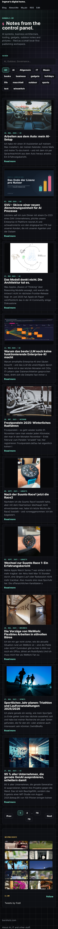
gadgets (35, 76)
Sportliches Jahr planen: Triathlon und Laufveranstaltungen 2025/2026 (28, 705)
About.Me (13, 7)
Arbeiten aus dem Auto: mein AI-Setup (27, 138)
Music (46, 70)
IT (37, 70)
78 (37, 813)
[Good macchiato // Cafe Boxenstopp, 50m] (16, 855)
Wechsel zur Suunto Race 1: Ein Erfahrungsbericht (26, 564)
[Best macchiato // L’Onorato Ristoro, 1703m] (41, 885)
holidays (49, 76)
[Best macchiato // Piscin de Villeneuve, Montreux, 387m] (16, 865)
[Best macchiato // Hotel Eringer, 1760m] (41, 865)
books (7, 76)
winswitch (19, 88)
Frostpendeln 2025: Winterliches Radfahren (27, 424)
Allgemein (25, 70)
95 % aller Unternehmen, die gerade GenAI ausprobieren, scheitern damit (24, 777)
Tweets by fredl (13, 903)
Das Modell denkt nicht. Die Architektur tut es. (23, 281)
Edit (38, 7)
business (21, 76)
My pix (24, 7)
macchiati (18, 82)
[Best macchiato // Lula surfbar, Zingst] (41, 845)
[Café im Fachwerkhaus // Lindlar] (16, 845)
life (6, 82)
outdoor (33, 82)
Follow (49, 896)
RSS (32, 7)
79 (29, 819)
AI (13, 70)
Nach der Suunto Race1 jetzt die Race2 (26, 496)
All (5, 70)
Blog (4, 7)
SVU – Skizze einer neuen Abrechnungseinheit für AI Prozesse (22, 208)
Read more (10, 161)
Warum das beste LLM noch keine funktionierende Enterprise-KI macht (28, 354)
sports (45, 82)
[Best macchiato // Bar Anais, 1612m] (16, 885)
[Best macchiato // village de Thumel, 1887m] (41, 875)
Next (49, 816)
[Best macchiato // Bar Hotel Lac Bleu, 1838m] (16, 875)
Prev (8, 816)
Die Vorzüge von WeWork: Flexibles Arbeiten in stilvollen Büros (25, 634)
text (6, 88)
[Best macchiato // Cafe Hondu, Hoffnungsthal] (41, 855)
